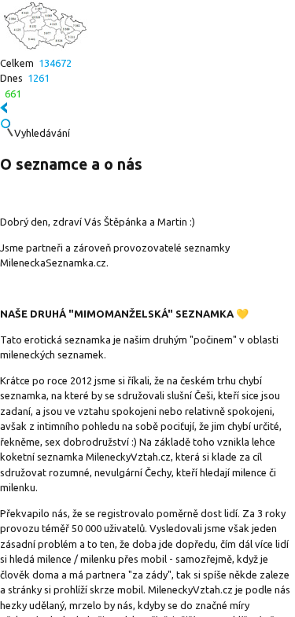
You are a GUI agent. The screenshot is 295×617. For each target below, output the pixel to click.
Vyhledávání (42, 132)
